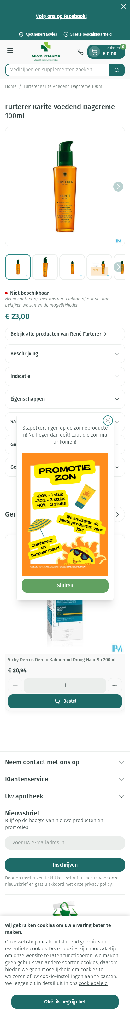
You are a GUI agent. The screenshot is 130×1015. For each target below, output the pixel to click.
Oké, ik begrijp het (65, 1002)
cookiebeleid (93, 983)
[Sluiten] (107, 420)
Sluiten (65, 586)
